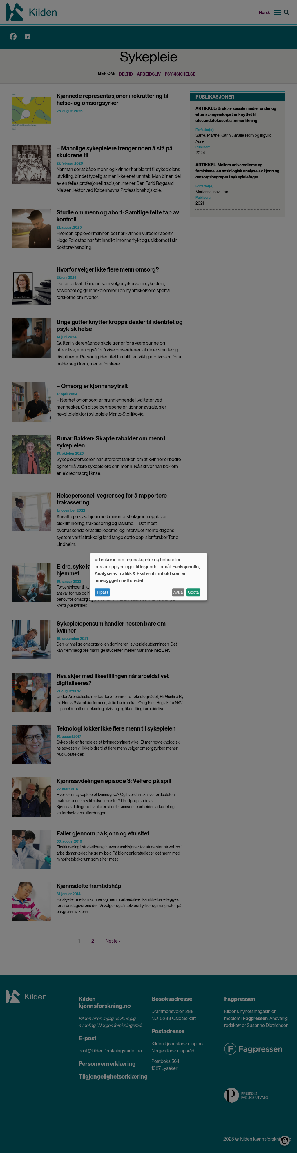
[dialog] (148, 576)
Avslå (178, 592)
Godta (193, 592)
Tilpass (102, 592)
